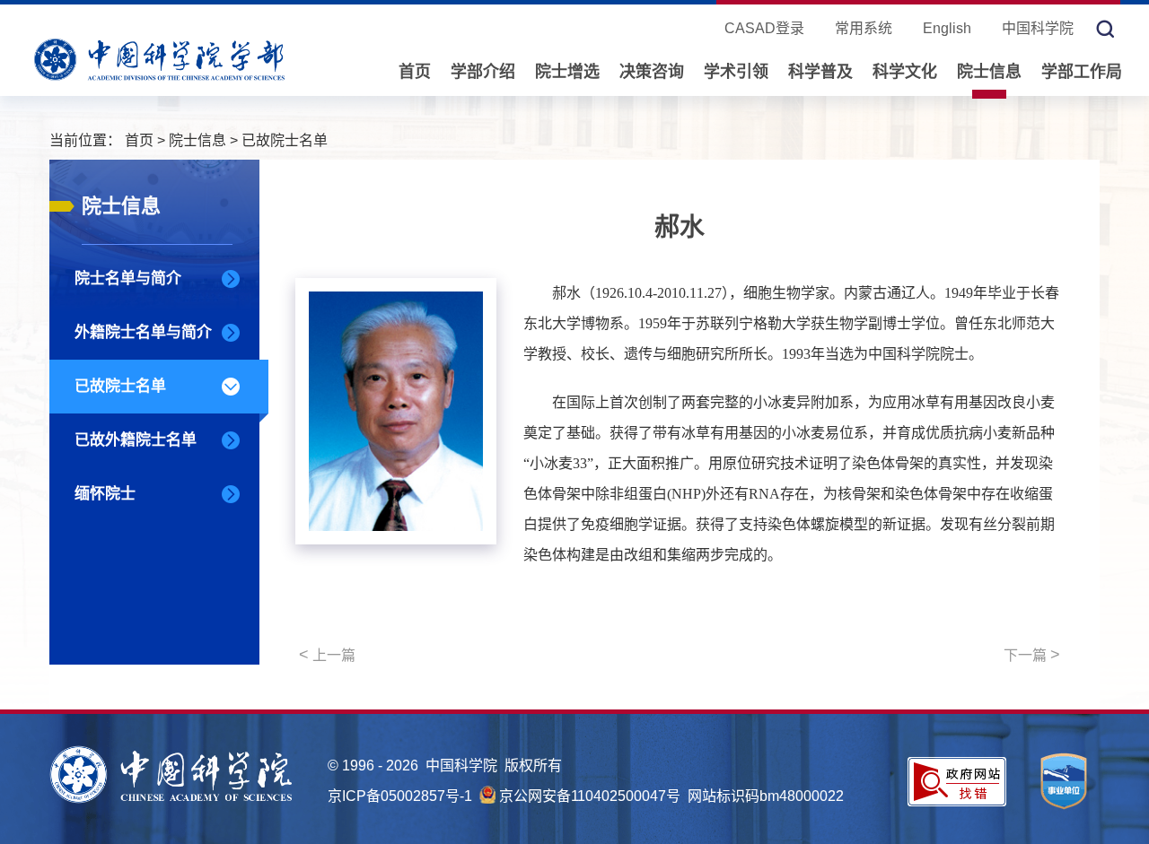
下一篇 (1032, 655)
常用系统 (863, 28)
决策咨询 (651, 72)
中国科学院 (1038, 28)
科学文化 (905, 72)
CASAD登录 (764, 28)
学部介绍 (483, 72)
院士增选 (567, 72)
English (947, 28)
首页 (415, 72)
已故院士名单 (284, 140)
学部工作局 (1081, 72)
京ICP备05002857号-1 (400, 796)
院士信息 (989, 72)
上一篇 (327, 655)
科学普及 (820, 72)
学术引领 (736, 72)
